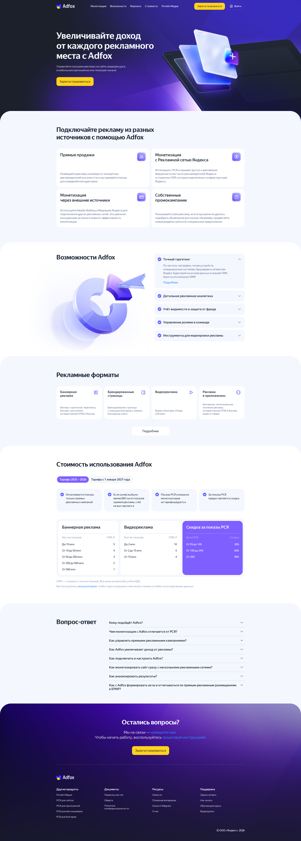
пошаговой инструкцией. (184, 737)
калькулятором (87, 586)
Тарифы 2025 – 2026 (73, 479)
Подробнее (170, 282)
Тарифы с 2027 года (110, 479)
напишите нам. (163, 732)
